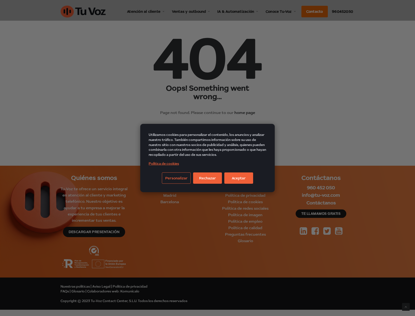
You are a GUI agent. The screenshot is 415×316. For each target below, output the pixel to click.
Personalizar (176, 178)
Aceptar (239, 178)
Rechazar (207, 178)
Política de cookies (164, 163)
